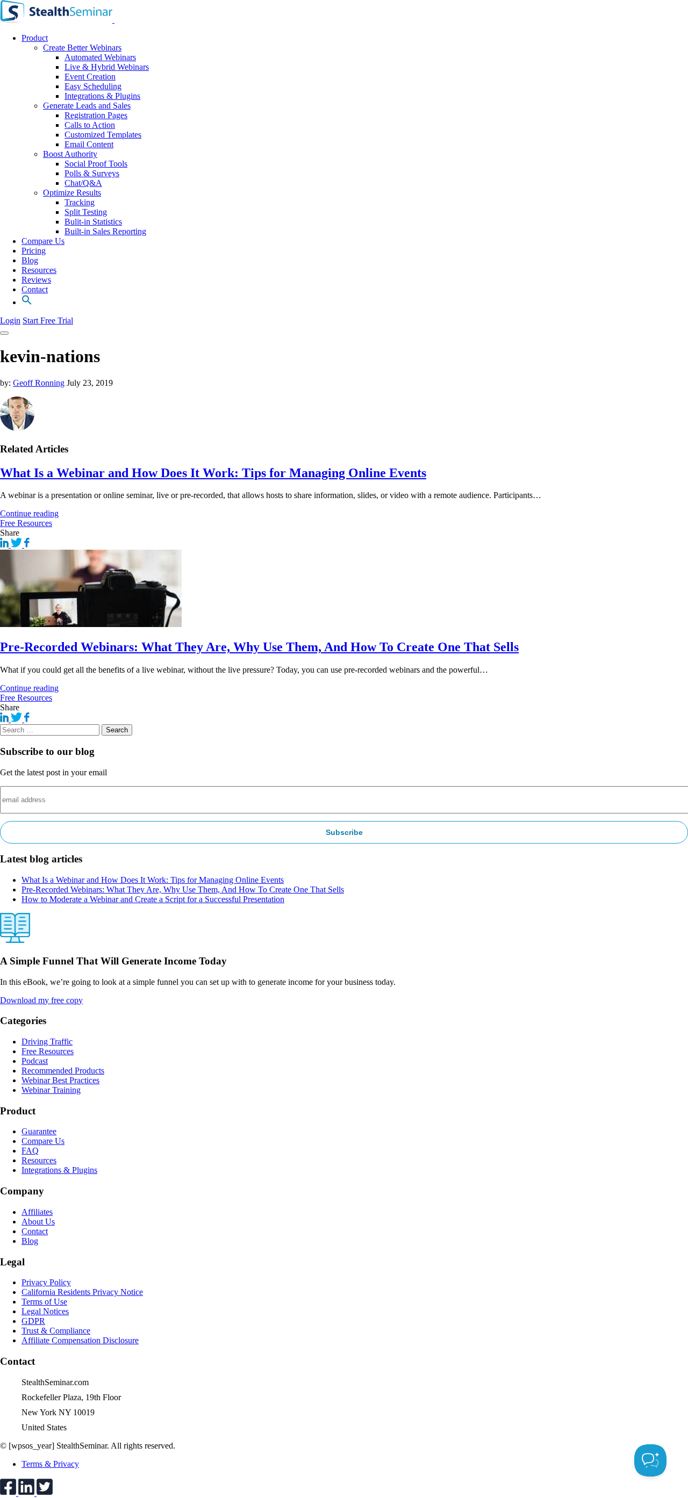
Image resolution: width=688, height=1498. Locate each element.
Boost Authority (70, 154)
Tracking (79, 202)
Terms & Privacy (50, 1463)
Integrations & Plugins (102, 95)
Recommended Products (63, 1070)
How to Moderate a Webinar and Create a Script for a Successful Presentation (153, 899)
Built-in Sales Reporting (105, 231)
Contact (35, 289)
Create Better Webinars (82, 47)
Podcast (35, 1060)
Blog (30, 260)
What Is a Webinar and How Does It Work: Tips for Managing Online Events (213, 473)
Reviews (36, 279)
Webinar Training (51, 1089)
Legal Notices (45, 1311)
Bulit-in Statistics (93, 221)
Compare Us (43, 241)
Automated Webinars (100, 57)
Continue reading (29, 513)
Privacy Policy (46, 1282)
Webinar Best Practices (60, 1080)
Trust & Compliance (56, 1330)
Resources (39, 270)
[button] (27, 302)
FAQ (30, 1150)
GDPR (33, 1321)
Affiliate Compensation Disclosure (80, 1340)
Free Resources (26, 523)
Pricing (34, 250)
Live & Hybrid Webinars (106, 66)
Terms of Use (44, 1301)
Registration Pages (95, 115)
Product (35, 37)
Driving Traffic (47, 1041)
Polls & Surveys (91, 173)
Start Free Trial (48, 320)
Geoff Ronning (38, 382)
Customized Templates (102, 134)
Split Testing (85, 212)
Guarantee (39, 1131)
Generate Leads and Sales (87, 105)
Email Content (88, 144)
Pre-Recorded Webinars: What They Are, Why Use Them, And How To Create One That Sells (259, 647)
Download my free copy (41, 1000)
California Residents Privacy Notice (82, 1292)
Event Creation (90, 76)
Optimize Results (72, 192)
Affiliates (37, 1211)
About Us (38, 1221)
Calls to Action (89, 124)
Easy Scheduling (92, 86)
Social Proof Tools (95, 163)
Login (10, 320)
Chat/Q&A (83, 183)
